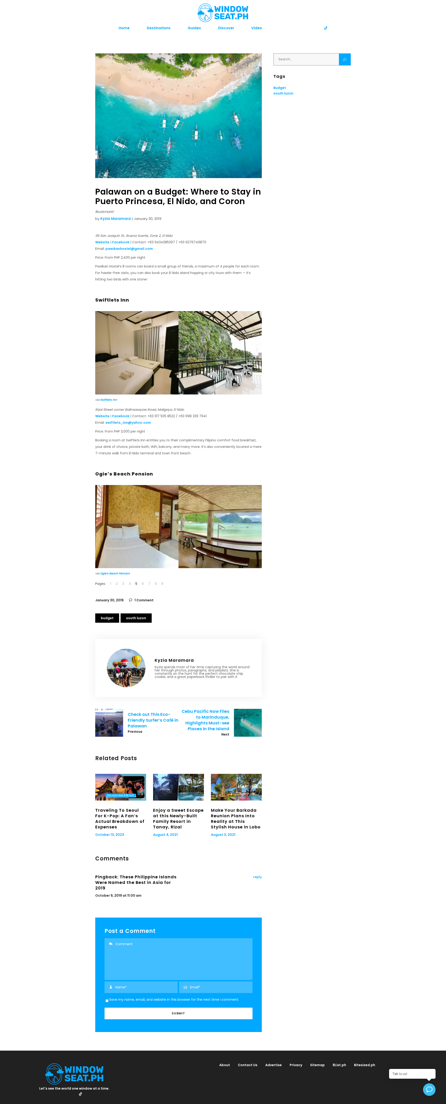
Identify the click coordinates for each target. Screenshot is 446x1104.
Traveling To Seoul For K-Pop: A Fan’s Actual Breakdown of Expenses (119, 818)
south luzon (136, 618)
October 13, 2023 (109, 834)
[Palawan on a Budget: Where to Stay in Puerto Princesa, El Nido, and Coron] (126, 668)
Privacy (296, 1065)
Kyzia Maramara (115, 218)
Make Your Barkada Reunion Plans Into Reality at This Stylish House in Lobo (236, 818)
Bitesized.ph (364, 1065)
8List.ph (339, 1065)
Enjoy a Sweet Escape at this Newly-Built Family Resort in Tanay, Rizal (178, 818)
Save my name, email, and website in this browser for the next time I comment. (174, 999)
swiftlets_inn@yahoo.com (128, 422)
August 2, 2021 (223, 834)
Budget (107, 618)
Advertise (273, 1065)
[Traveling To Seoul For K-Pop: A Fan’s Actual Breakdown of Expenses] (120, 787)
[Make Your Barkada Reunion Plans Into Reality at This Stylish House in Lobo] (236, 787)
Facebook (120, 242)
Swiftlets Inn (108, 400)
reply (257, 877)
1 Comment (144, 600)
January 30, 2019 (109, 600)
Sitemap (317, 1065)
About (224, 1065)
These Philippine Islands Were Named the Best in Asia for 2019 (136, 882)
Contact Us (247, 1065)
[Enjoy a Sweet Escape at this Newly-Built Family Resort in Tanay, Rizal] (178, 787)
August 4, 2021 (165, 834)
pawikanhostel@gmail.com (129, 248)
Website (102, 242)
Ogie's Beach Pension (115, 573)
